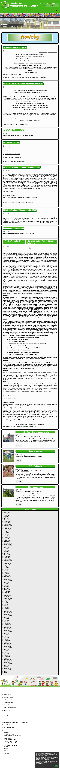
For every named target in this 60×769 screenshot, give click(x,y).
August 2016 (7, 671)
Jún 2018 (6, 651)
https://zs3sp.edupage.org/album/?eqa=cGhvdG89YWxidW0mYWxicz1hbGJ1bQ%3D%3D (26, 77)
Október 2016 (7, 668)
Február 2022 (7, 591)
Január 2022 (7, 592)
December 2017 (7, 659)
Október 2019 (7, 630)
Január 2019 (7, 642)
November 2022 (8, 578)
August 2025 (7, 530)
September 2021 (8, 598)
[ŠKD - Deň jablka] (8, 471)
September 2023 (8, 563)
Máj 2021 (6, 604)
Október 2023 (7, 562)
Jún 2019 (6, 634)
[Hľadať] (58, 6)
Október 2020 (7, 614)
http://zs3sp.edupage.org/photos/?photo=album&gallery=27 (22, 197)
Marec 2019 (7, 639)
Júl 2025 (6, 531)
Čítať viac (18, 446)
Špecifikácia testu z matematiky (13, 157)
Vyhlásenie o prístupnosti (10, 699)
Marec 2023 (7, 572)
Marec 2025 (7, 537)
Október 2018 (7, 646)
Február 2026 (7, 521)
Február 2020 (7, 624)
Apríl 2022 (6, 588)
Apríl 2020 (6, 621)
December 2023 (7, 559)
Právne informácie (8, 702)
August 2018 (7, 649)
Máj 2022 (6, 586)
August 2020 (7, 617)
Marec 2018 (7, 655)
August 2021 (7, 600)
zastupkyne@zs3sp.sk (9, 727)
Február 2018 (7, 656)
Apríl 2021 (6, 605)
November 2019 (8, 629)
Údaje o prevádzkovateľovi (10, 707)
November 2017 (8, 661)
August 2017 (7, 665)
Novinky (6, 715)
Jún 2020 (6, 618)
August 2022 (7, 582)
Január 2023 (7, 575)
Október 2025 (7, 527)
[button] (47, 3)
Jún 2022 (6, 585)
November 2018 (8, 645)
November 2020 (8, 613)
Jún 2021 (6, 602)
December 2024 (7, 541)
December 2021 (7, 594)
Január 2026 (7, 522)
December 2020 (7, 611)
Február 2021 (7, 608)
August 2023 (7, 565)
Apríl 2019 (6, 637)
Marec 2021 (7, 607)
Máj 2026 (6, 517)
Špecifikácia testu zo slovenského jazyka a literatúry (18, 161)
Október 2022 (7, 579)
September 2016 (8, 669)
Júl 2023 (6, 566)
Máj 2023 (6, 569)
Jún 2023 (6, 568)
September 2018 (8, 648)
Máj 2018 (6, 652)
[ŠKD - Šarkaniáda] (8, 456)
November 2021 (8, 595)
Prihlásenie (55, 3)
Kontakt (6, 713)
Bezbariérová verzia (7, 767)
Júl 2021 (6, 601)
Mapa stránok (7, 710)
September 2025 (8, 528)
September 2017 (8, 664)
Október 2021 (7, 597)
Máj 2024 (6, 552)
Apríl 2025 (6, 535)
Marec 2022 (7, 589)
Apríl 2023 (6, 570)
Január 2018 (7, 658)
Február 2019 (7, 640)
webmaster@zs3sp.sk (9, 730)
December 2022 (7, 576)
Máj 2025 (6, 534)
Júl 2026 (6, 514)
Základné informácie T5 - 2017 (12, 154)
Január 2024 (7, 557)
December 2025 (7, 524)
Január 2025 (7, 540)
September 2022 (8, 581)
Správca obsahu (7, 694)
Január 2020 (7, 626)
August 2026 (7, 512)
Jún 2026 (6, 515)
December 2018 (7, 643)
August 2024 (7, 547)
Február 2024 (7, 556)
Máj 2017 (6, 667)
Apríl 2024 (6, 553)
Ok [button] (56, 765)
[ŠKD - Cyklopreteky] (8, 491)
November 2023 (8, 560)
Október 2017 (7, 662)
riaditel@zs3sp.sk (8, 724)
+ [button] (41, 3)
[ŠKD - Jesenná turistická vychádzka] (8, 436)
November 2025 (8, 525)
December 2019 (7, 627)
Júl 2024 (6, 549)
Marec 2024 (7, 554)
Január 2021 (7, 610)
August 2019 (7, 633)
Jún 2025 (6, 533)
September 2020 (8, 616)
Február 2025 (7, 538)
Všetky (5, 672)
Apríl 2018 (6, 653)
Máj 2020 (6, 620)
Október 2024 (7, 544)
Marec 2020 (7, 623)
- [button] (18, 767)
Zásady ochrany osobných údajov (12, 705)
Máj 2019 (6, 636)
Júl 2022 (6, 584)
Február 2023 (7, 573)
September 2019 (8, 632)
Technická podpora (8, 697)
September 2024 (8, 546)
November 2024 (8, 543)
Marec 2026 (7, 519)
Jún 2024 (6, 550)
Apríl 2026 (6, 518)
